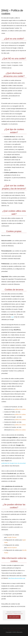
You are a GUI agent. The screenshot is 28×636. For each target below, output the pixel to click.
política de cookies (20, 409)
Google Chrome (11, 537)
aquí (12, 317)
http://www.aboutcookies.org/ (16, 578)
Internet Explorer (12, 547)
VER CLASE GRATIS (14, 617)
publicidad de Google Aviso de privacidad (13, 463)
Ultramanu (6, 3)
